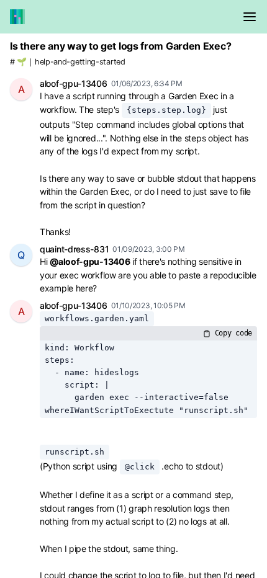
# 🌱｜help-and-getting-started (67, 61)
